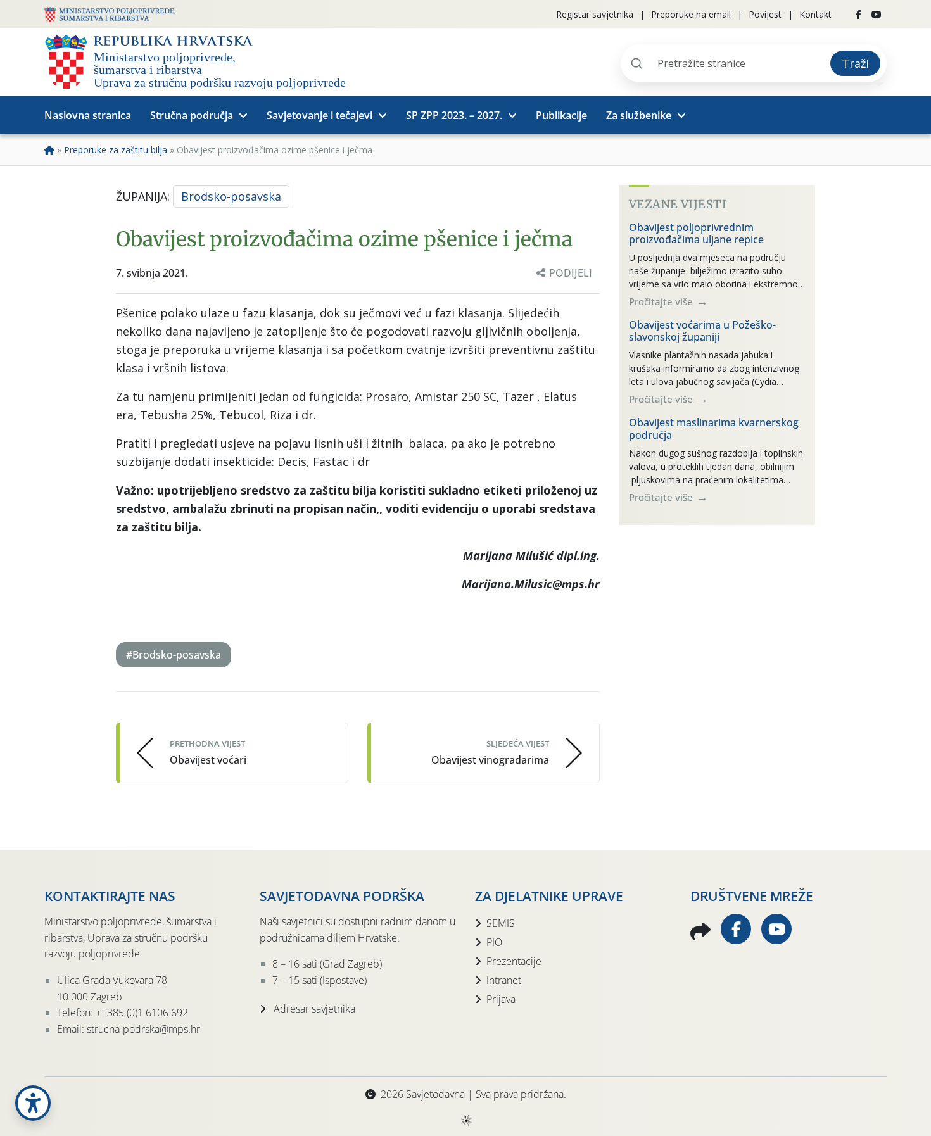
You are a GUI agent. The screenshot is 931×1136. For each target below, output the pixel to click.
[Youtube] (876, 14)
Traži (855, 63)
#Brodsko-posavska (173, 655)
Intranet (503, 980)
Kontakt (815, 14)
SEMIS (500, 923)
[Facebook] (858, 14)
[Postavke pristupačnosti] (33, 1103)
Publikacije (561, 115)
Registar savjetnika (594, 14)
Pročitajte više (662, 301)
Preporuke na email (691, 14)
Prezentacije (514, 961)
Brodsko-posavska (231, 196)
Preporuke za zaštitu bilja (115, 150)
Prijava (501, 999)
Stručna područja (191, 115)
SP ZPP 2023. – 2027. (454, 115)
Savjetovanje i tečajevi (319, 115)
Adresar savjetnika (313, 1009)
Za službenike (638, 115)
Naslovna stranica (87, 115)
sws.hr (465, 1120)
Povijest (765, 14)
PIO (494, 942)
